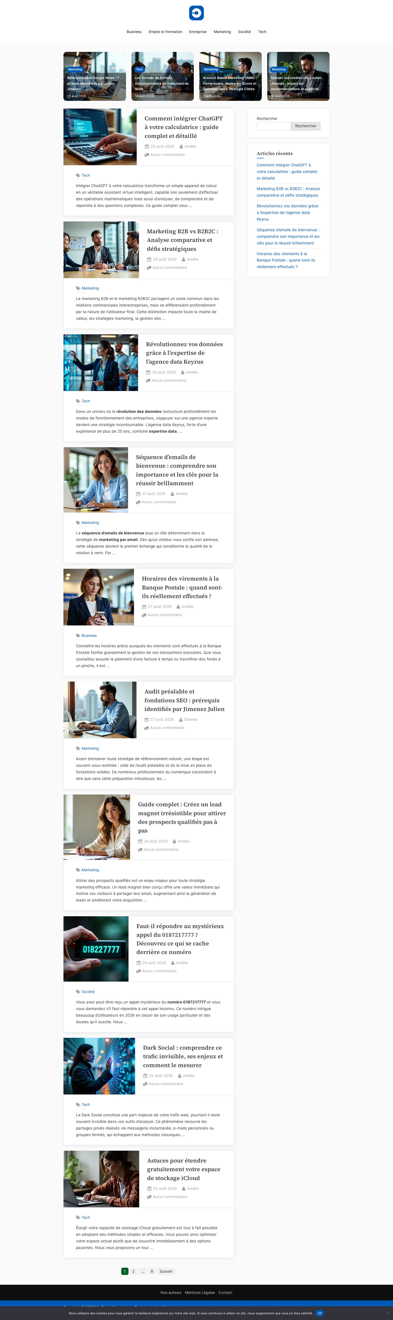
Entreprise (198, 32)
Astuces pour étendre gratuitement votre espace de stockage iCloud (183, 1169)
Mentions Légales (200, 1292)
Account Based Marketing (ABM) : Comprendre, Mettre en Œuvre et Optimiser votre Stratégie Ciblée (230, 83)
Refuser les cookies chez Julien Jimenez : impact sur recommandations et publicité (296, 83)
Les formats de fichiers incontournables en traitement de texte (162, 83)
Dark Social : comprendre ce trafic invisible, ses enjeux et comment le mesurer (183, 1056)
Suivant (166, 1271)
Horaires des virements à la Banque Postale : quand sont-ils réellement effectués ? (182, 587)
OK (320, 1313)
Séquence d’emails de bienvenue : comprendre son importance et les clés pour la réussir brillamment (288, 236)
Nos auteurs (171, 1292)
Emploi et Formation (165, 32)
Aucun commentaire (167, 155)
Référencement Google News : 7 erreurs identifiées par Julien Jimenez (93, 83)
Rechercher (267, 118)
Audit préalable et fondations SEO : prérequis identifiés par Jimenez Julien (184, 700)
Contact (225, 1292)
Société (244, 32)
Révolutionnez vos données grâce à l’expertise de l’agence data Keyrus (184, 353)
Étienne (190, 719)
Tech (262, 32)
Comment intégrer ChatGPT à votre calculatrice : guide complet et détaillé (184, 127)
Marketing (222, 32)
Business (134, 32)
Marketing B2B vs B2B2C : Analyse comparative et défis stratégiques (182, 240)
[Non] (387, 1313)
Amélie (190, 146)
